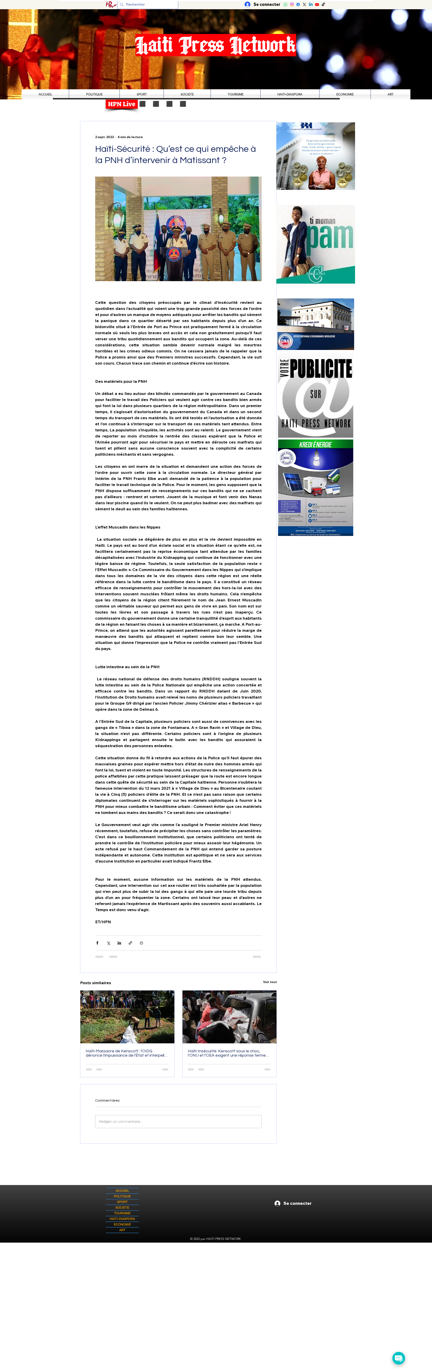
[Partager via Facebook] (97, 943)
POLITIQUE (122, 1196)
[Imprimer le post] (141, 943)
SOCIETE (122, 1207)
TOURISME (122, 1213)
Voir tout (270, 982)
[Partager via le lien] (130, 943)
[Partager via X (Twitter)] (108, 943)
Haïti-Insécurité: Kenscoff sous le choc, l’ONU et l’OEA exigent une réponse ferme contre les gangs (227, 1053)
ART (122, 1230)
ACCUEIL (122, 1190)
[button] (315, 244)
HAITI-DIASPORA (122, 1219)
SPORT (122, 1202)
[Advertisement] (216, 1274)
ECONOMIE (122, 1224)
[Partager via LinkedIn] (119, 943)
